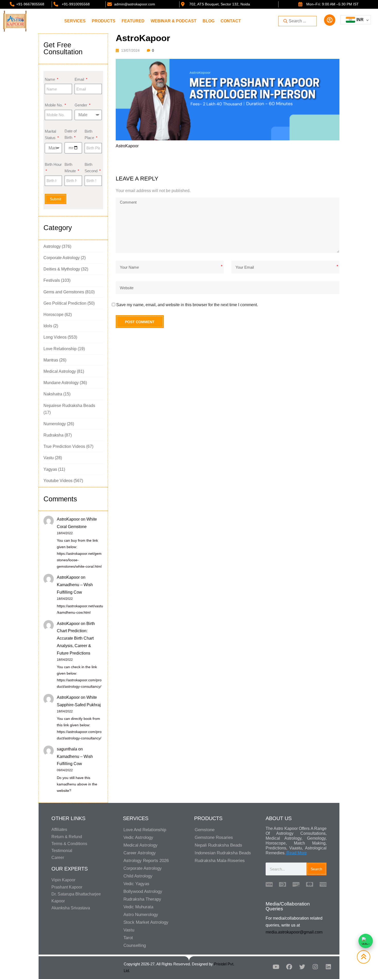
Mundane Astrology (61, 382)
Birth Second (91, 167)
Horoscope (53, 314)
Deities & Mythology (61, 269)
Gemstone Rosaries (214, 837)
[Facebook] (289, 967)
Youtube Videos (58, 480)
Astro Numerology (140, 914)
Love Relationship (60, 349)
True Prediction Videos (64, 446)
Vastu (48, 458)
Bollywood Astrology (142, 891)
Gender (81, 105)
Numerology (54, 424)
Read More (296, 853)
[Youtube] (276, 967)
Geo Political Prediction (64, 303)
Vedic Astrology (138, 837)
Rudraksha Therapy (142, 899)
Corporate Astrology (61, 258)
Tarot (128, 937)
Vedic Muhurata (138, 906)
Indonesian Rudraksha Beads (223, 852)
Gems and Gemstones (63, 292)
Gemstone (204, 829)
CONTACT (231, 21)
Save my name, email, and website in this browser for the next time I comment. (187, 305)
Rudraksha (53, 435)
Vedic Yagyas (136, 883)
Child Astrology (137, 876)
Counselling (134, 945)
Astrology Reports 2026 (146, 860)
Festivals (51, 280)
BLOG (208, 21)
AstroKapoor (68, 519)
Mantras (50, 360)
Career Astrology (139, 852)
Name (50, 79)
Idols (47, 326)
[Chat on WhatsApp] (365, 941)
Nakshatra (52, 394)
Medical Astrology (59, 371)
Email (80, 79)
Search (316, 869)
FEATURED (133, 21)
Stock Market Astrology (145, 922)
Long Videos (55, 337)
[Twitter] (302, 967)
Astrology (52, 246)
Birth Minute (71, 167)
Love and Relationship (144, 829)
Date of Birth (71, 134)
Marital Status (51, 134)
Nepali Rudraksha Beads (218, 845)
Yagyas (50, 469)
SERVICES (75, 21)
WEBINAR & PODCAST (173, 21)
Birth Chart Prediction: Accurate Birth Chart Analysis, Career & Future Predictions (76, 638)
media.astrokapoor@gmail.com (294, 932)
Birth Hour (53, 164)
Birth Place (90, 134)
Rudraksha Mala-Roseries (220, 860)
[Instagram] (315, 967)
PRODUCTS (103, 21)
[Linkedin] (328, 967)
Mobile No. (54, 105)
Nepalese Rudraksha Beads (69, 405)
